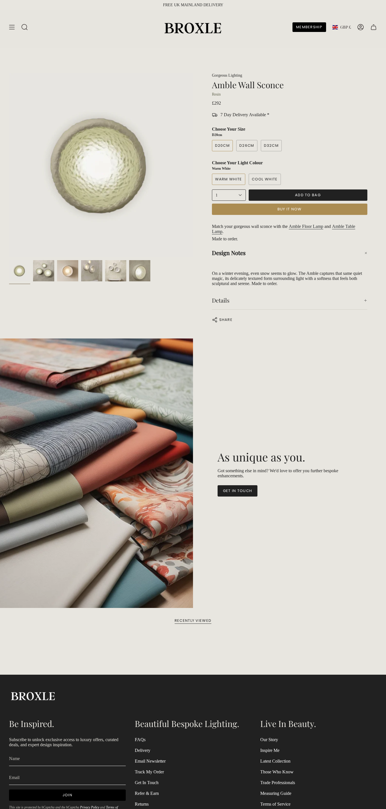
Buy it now (289, 209)
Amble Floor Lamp (306, 226)
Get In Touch (147, 782)
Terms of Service (275, 804)
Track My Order (149, 771)
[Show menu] (12, 27)
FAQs (140, 739)
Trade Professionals (277, 782)
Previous (9, 165)
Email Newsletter (150, 761)
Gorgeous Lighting (227, 75)
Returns (142, 804)
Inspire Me (269, 750)
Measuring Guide (275, 793)
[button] (289, 253)
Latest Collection (275, 761)
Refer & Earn (147, 793)
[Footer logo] (33, 695)
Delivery (142, 750)
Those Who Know (277, 771)
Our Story (269, 739)
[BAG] (373, 27)
